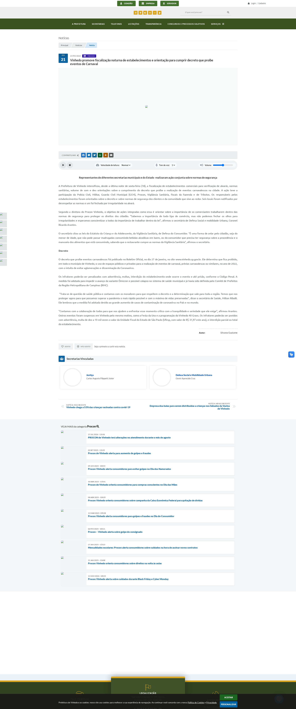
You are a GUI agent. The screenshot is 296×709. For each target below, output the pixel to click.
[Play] (63, 165)
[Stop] (70, 165)
